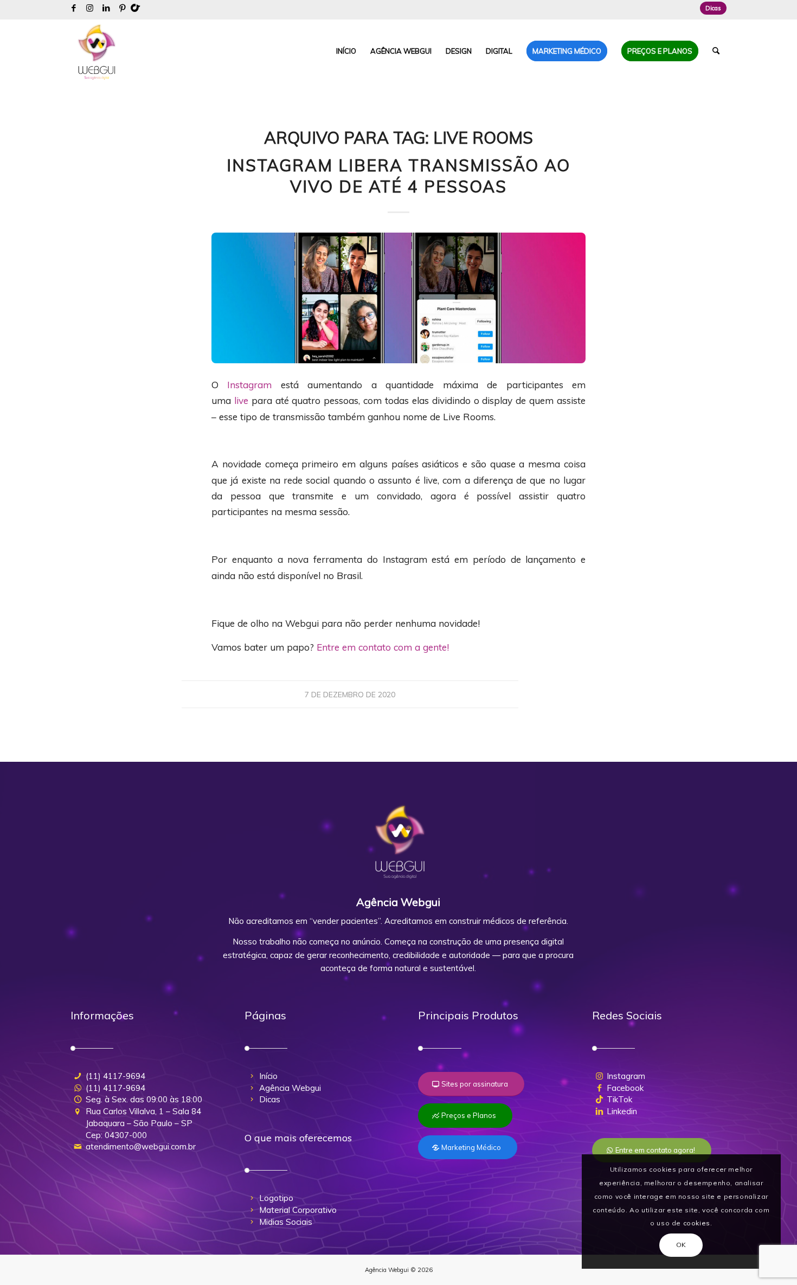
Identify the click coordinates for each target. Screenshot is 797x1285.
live (241, 400)
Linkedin (622, 1111)
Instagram (249, 384)
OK (681, 1245)
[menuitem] (711, 8)
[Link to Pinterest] (122, 8)
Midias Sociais (285, 1222)
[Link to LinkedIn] (106, 8)
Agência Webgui (290, 1088)
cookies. (697, 1223)
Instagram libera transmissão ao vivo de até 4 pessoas (398, 176)
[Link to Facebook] (73, 8)
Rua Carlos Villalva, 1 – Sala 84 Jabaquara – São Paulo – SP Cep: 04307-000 (143, 1123)
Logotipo (276, 1198)
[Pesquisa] (716, 51)
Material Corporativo (298, 1210)
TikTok (619, 1099)
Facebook (625, 1088)
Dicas (713, 8)
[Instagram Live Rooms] (398, 298)
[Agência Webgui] (97, 51)
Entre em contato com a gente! (384, 647)
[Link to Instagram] (90, 8)
